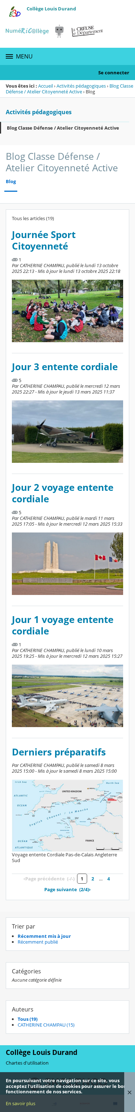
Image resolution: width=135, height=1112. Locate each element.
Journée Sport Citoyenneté (44, 240)
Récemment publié (38, 942)
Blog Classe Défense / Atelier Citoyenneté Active (69, 89)
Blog (11, 181)
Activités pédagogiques (81, 86)
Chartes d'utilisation (27, 1063)
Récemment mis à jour (44, 936)
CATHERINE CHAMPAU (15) (46, 1025)
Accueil (45, 86)
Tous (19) (27, 1019)
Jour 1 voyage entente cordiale (62, 625)
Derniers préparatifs (59, 752)
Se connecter (113, 72)
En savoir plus (20, 1103)
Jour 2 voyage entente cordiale (62, 493)
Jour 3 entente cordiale (65, 366)
